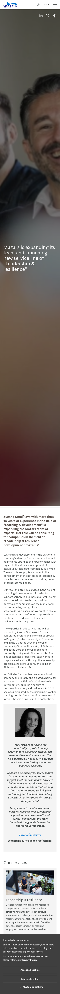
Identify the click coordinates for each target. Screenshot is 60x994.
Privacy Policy (29, 959)
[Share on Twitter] (47, 15)
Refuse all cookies (30, 979)
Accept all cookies (30, 969)
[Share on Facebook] (54, 15)
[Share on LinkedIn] (41, 15)
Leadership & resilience (24, 899)
